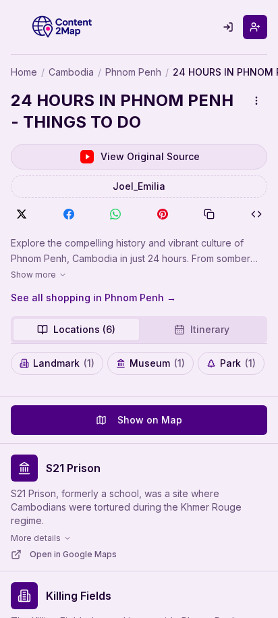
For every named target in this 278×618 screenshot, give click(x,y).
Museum (157, 363)
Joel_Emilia (139, 186)
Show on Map (149, 420)
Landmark (63, 363)
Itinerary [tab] (209, 329)
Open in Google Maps (73, 554)
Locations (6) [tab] (84, 329)
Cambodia (71, 72)
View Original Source (150, 156)
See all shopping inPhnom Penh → (93, 297)
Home (24, 72)
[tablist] (139, 329)
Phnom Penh (133, 72)
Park (238, 363)
